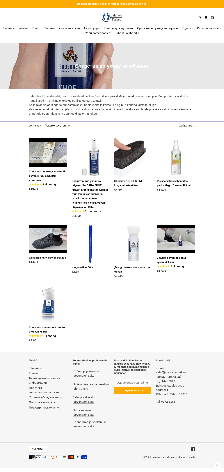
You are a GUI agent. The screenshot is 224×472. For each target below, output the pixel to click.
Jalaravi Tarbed (160, 457)
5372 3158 (168, 401)
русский (37, 448)
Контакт (34, 373)
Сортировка (35, 126)
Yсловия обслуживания (45, 397)
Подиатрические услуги (45, 407)
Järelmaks (36, 368)
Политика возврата (42, 402)
